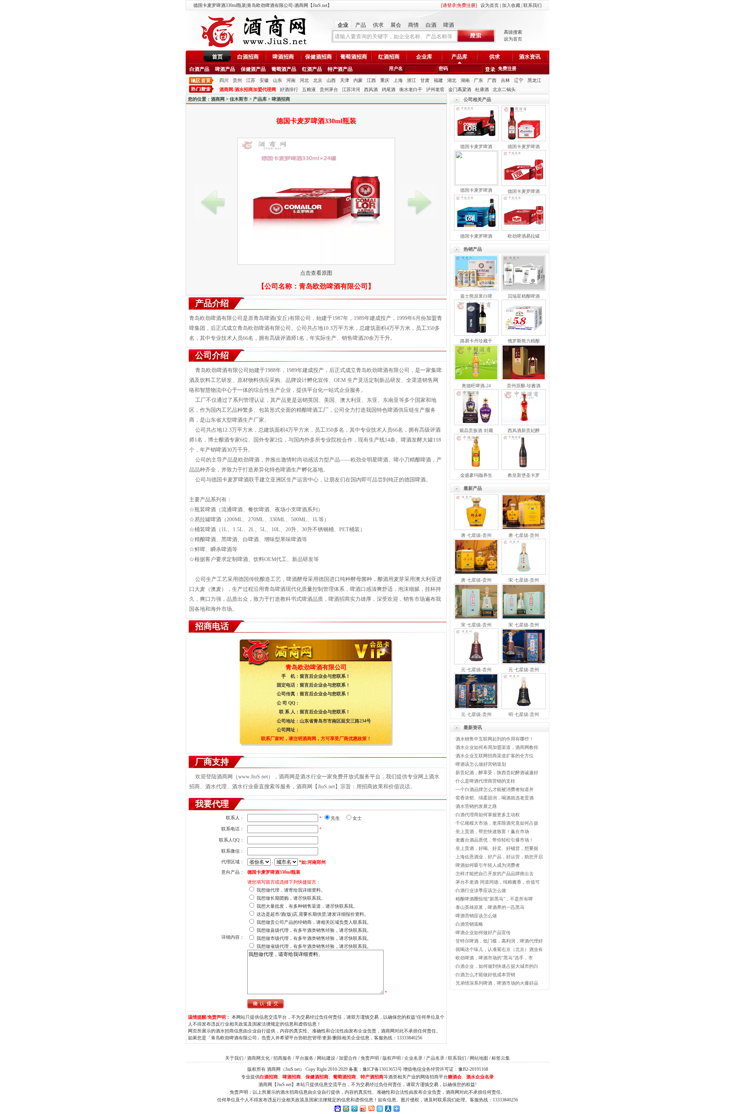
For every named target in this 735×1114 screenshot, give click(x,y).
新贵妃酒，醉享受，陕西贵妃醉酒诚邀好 (497, 772)
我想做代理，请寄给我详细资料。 (290, 890)
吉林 (505, 80)
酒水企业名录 (480, 1077)
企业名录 (413, 1058)
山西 (331, 80)
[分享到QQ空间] (345, 1108)
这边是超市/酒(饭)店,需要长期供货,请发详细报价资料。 (312, 914)
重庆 (384, 80)
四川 (224, 80)
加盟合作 (348, 1058)
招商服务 (282, 1058)
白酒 (431, 25)
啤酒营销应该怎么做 (476, 915)
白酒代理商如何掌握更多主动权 (488, 814)
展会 (395, 25)
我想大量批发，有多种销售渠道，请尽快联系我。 (307, 906)
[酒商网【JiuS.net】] (252, 47)
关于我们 (234, 1058)
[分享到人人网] (388, 1108)
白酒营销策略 (469, 924)
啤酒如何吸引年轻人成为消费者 (488, 865)
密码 (443, 68)
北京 (317, 80)
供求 (378, 25)
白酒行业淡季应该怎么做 (481, 890)
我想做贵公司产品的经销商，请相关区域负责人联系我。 (313, 922)
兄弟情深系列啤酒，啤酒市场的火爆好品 (497, 983)
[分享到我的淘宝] (371, 1108)
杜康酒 (482, 89)
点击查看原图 (316, 273)
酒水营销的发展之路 (476, 806)
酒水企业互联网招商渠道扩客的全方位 (495, 755)
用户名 (396, 68)
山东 (277, 80)
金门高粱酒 (459, 89)
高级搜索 (513, 32)
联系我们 (532, 5)
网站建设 (326, 1058)
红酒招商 (389, 57)
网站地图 (479, 1058)
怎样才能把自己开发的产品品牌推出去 (495, 873)
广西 (492, 80)
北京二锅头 (504, 89)
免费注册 (507, 68)
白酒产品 (199, 69)
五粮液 (309, 89)
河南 (291, 80)
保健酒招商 (318, 57)
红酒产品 (312, 69)
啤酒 (448, 25)
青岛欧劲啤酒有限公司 (333, 286)
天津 (344, 80)
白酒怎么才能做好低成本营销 (485, 974)
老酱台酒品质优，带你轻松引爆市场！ (495, 840)
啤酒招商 (283, 57)
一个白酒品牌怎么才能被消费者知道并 (495, 789)
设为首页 (489, 5)
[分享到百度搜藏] (337, 1108)
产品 (360, 25)
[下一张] (419, 202)
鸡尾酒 (388, 89)
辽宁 (518, 80)
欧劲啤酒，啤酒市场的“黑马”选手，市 (494, 958)
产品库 (459, 57)
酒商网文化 (258, 1058)
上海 (398, 80)
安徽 (264, 80)
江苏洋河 (351, 89)
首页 (217, 57)
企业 (343, 25)
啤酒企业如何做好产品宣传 (483, 932)
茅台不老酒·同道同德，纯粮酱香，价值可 (498, 882)
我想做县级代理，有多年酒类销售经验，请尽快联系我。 (313, 930)
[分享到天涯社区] (379, 1108)
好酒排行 (289, 89)
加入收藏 (511, 5)
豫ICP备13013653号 (382, 1069)
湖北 (451, 80)
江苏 (250, 80)
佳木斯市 (239, 99)
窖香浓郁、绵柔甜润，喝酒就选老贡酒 (495, 798)
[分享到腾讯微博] (354, 1108)
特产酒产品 (340, 69)
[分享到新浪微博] (362, 1108)
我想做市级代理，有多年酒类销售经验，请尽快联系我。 (313, 938)
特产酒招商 (372, 1077)
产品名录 (435, 1058)
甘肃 (425, 80)
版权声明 (391, 1058)
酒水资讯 (530, 57)
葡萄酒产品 (283, 69)
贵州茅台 (329, 89)
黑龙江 (534, 80)
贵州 (237, 80)
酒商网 (218, 99)
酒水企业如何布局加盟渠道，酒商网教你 (497, 747)
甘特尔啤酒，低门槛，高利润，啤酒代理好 (499, 941)
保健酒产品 (253, 69)
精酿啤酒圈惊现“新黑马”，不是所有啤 (494, 899)
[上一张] (213, 202)
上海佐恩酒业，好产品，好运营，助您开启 (499, 857)
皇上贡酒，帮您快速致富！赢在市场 (492, 831)
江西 (371, 80)
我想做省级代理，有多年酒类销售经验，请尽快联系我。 (313, 946)
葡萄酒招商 (353, 57)
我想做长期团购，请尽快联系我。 (290, 898)
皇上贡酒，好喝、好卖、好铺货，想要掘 (497, 848)
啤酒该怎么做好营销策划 (481, 764)
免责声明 (370, 1058)
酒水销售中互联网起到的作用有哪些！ (495, 739)
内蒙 (358, 80)
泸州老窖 (435, 89)
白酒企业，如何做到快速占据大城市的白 (497, 966)
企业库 (424, 57)
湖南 (465, 80)
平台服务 (304, 1058)
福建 (438, 80)
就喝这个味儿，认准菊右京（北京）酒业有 (499, 949)
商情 (413, 25)
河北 (304, 80)
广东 (478, 80)
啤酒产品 (225, 69)
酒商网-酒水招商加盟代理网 (247, 89)
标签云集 (501, 1058)
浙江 (411, 80)
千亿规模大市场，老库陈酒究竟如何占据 (497, 823)
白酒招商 (248, 57)
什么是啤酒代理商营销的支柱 (485, 781)
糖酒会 (455, 1077)
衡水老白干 (410, 89)
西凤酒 (371, 89)
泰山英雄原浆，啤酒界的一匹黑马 (490, 907)
